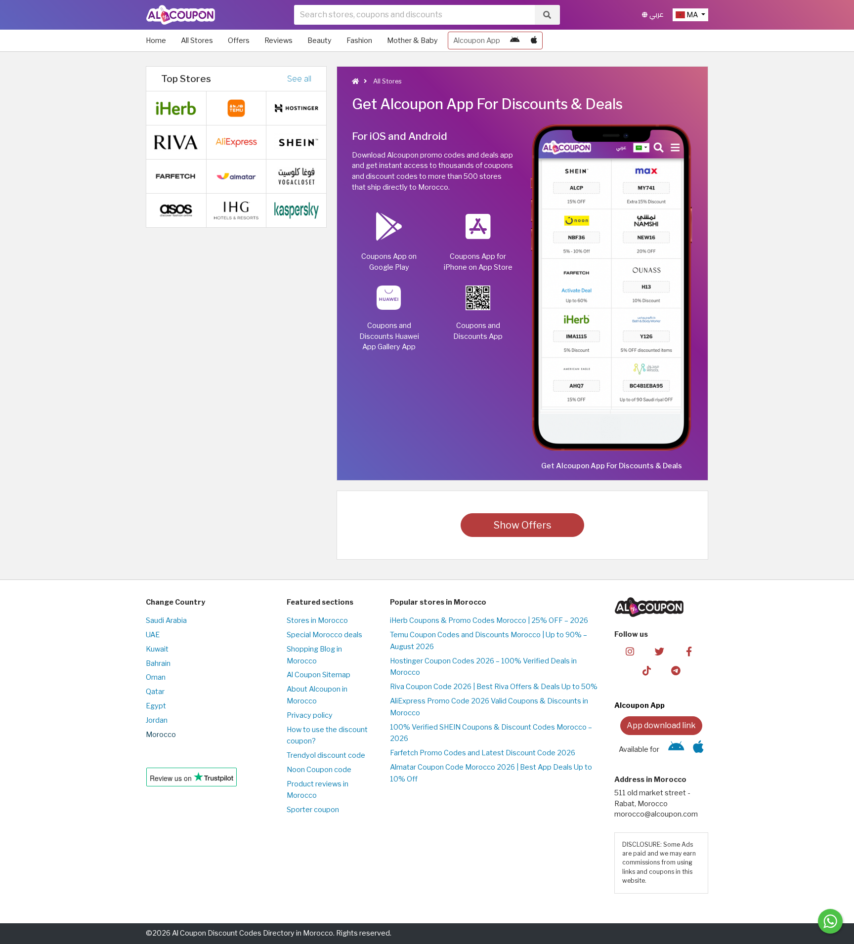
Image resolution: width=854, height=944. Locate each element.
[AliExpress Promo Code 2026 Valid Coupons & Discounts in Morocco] (236, 141)
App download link (661, 725)
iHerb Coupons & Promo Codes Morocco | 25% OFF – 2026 (489, 620)
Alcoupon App (476, 40)
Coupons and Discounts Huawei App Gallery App (389, 336)
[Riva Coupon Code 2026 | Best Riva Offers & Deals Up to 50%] (176, 141)
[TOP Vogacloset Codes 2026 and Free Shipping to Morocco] (296, 175)
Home (156, 40)
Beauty (319, 40)
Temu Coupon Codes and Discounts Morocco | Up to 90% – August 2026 (488, 640)
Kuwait (157, 649)
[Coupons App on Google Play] (514, 40)
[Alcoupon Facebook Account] (689, 651)
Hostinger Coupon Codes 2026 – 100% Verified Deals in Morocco (483, 667)
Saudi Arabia (166, 620)
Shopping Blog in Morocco (314, 655)
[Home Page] (180, 14)
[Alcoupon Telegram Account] (676, 670)
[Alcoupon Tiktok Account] (647, 670)
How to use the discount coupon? (327, 735)
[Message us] (830, 921)
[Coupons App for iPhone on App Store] (534, 40)
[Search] (547, 15)
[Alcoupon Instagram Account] (630, 651)
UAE (153, 634)
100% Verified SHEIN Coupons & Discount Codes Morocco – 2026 (491, 733)
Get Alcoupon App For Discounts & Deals (611, 465)
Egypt (156, 705)
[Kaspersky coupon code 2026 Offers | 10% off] (296, 209)
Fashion (359, 40)
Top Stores (186, 78)
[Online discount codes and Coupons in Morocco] (355, 81)
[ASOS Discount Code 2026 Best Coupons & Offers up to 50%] (176, 209)
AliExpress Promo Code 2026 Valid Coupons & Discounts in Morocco (489, 707)
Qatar (155, 691)
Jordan (157, 720)
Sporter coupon (313, 809)
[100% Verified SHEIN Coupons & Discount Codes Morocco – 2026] (296, 141)
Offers (239, 40)
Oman (156, 677)
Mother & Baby (412, 40)
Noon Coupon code (319, 769)
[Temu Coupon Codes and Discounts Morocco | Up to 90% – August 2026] (236, 107)
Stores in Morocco (317, 620)
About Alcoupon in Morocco (317, 695)
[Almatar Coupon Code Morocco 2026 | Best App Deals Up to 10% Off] (236, 175)
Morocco (161, 734)
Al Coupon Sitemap (318, 674)
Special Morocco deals (324, 634)
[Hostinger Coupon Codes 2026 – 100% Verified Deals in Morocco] (296, 107)
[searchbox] (414, 15)
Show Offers (523, 525)
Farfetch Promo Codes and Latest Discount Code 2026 (482, 752)
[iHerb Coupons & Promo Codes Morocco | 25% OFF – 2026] (176, 107)
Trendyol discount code (326, 755)
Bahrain (158, 663)
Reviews (278, 40)
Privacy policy (310, 715)
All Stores (197, 40)
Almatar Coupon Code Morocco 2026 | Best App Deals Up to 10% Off (491, 773)
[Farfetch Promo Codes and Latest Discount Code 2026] (176, 175)
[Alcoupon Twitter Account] (659, 651)
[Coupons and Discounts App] (611, 286)
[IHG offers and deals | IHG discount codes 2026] (236, 209)
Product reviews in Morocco (317, 790)
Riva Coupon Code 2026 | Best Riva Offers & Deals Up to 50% (494, 686)
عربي (655, 14)
